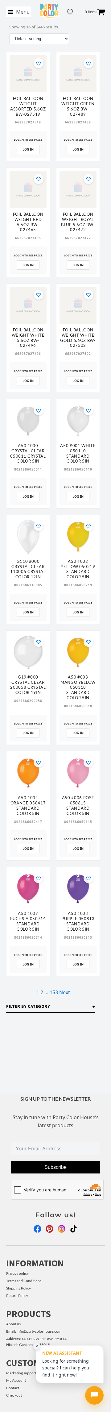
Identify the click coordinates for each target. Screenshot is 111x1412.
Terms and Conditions (23, 1280)
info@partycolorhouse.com (33, 1331)
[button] (38, 63)
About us (13, 1324)
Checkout (14, 1395)
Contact (12, 1387)
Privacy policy (17, 1273)
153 (54, 992)
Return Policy (17, 1295)
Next (64, 992)
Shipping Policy (18, 1288)
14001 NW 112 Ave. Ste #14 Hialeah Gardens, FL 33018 (36, 1341)
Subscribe (55, 1167)
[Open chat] (94, 1395)
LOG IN (28, 149)
